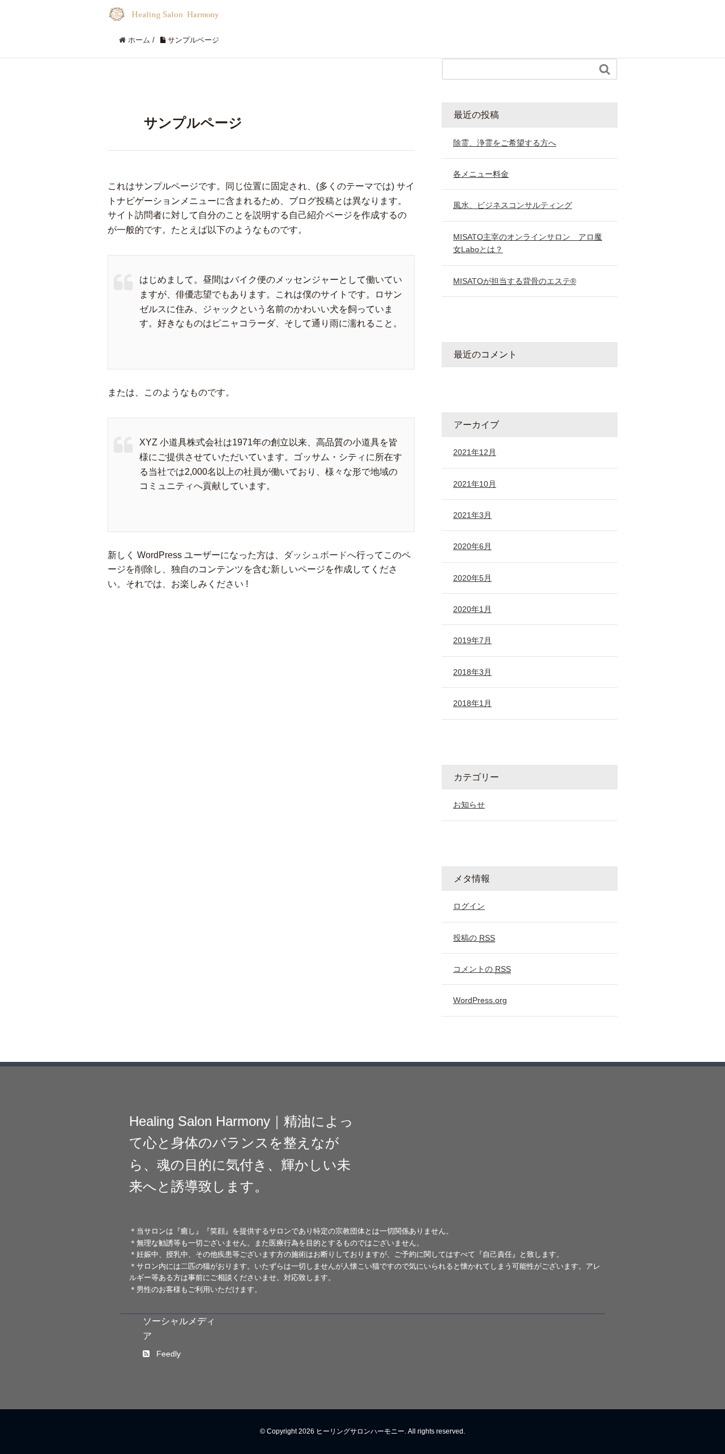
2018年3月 (472, 672)
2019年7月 (472, 640)
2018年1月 (472, 703)
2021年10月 (474, 483)
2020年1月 (472, 609)
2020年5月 (472, 578)
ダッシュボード (315, 555)
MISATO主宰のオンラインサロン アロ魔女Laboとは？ (527, 243)
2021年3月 (472, 515)
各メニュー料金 (481, 173)
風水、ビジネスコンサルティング (512, 205)
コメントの (482, 968)
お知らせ (469, 804)
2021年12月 (474, 452)
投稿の (474, 937)
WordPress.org (480, 1000)
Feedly (168, 1353)
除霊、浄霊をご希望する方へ (504, 142)
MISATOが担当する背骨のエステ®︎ (514, 281)
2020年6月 (472, 546)
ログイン (469, 906)
